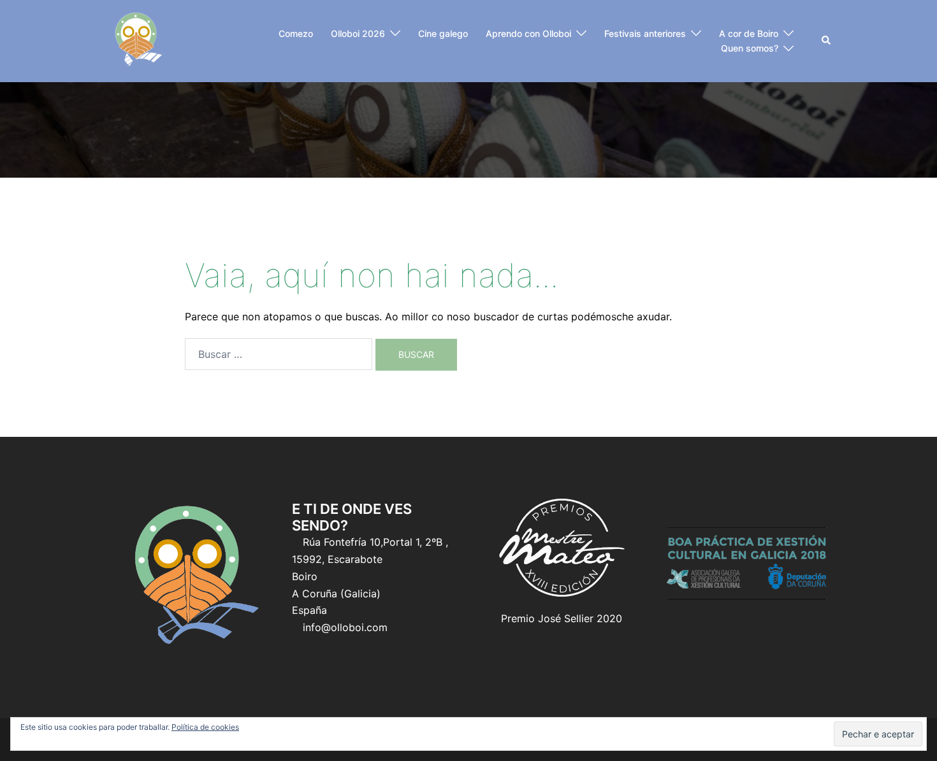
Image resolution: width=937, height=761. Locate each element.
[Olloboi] (136, 40)
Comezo (296, 33)
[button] (827, 41)
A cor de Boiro (748, 33)
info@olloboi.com (345, 627)
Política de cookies (205, 727)
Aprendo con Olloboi (528, 33)
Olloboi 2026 (358, 33)
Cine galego (443, 33)
